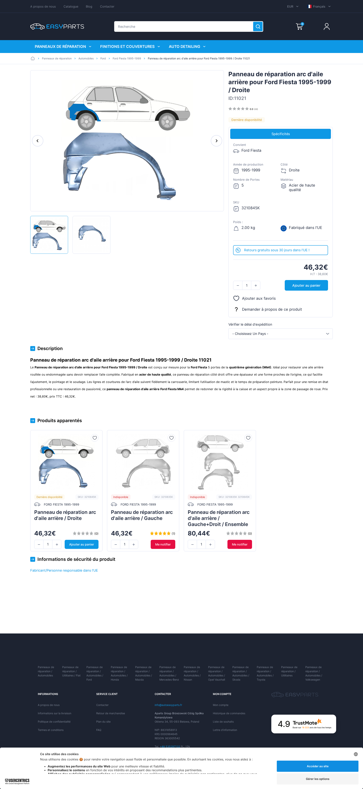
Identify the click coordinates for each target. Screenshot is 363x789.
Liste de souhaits (223, 721)
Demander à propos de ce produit (272, 309)
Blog (89, 6)
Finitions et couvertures (127, 46)
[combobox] (280, 333)
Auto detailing (184, 46)
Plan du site (103, 721)
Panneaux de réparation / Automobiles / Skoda (240, 673)
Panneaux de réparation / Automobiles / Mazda (143, 673)
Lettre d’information (225, 729)
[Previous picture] (37, 140)
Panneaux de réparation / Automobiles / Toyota (265, 673)
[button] (237, 285)
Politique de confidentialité (54, 721)
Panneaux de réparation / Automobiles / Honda (119, 673)
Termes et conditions (51, 729)
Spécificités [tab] (280, 134)
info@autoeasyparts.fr (168, 705)
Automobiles (86, 58)
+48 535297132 (170, 746)
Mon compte (220, 705)
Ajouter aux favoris (259, 298)
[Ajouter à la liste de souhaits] (95, 438)
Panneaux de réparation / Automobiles (46, 671)
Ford (103, 58)
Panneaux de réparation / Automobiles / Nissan (192, 673)
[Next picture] (216, 140)
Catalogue (71, 6)
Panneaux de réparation (60, 46)
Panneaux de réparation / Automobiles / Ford (94, 673)
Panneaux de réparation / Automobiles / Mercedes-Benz (169, 673)
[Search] (258, 26)
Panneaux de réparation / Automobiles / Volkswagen (313, 673)
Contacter (107, 6)
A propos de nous (43, 6)
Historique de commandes (229, 713)
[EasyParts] (57, 26)
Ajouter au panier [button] (306, 285)
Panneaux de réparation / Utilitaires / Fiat (71, 671)
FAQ (98, 729)
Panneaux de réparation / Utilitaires (289, 671)
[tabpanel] (280, 192)
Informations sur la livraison (54, 713)
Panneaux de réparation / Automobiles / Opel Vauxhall (216, 673)
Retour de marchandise (110, 713)
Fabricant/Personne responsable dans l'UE (64, 570)
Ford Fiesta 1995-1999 (127, 58)
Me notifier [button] (163, 544)
